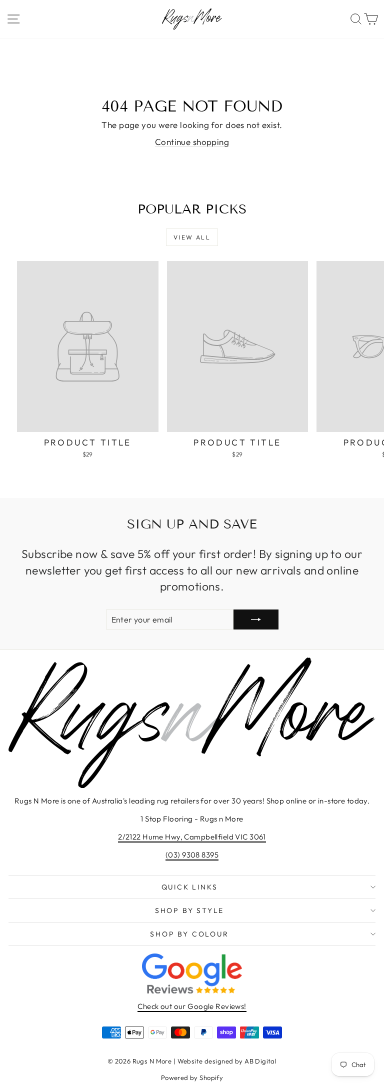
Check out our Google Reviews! (192, 1006)
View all (192, 237)
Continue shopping (192, 141)
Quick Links (190, 887)
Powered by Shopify (192, 1078)
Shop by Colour (189, 934)
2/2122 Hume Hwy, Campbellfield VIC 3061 (192, 837)
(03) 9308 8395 (192, 855)
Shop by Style (189, 910)
